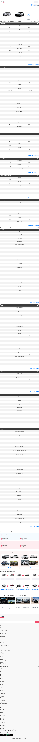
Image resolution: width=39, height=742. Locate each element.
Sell (31, 5)
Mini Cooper (2, 724)
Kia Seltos (2, 718)
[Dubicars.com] (2, 617)
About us (2, 629)
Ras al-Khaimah (3, 660)
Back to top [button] (36, 616)
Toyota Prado (2, 691)
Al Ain (1, 655)
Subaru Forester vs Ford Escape (8, 578)
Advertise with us (3, 634)
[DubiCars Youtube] (8, 730)
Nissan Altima (2, 694)
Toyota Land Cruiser (4, 689)
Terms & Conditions (3, 630)
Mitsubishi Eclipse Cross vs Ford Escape (7, 589)
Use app (35, 5)
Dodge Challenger (3, 719)
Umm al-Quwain (3, 663)
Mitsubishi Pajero (3, 703)
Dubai (1, 657)
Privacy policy (2, 632)
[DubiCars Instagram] (5, 730)
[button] (1, 1)
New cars (2, 642)
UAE (1, 652)
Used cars (2, 641)
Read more (2, 539)
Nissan (1, 671)
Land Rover (2, 677)
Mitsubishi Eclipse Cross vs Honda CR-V (23, 589)
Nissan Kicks (2, 714)
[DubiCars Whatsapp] (15, 730)
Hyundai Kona (28, 14)
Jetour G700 (2, 715)
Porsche (1, 684)
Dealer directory (3, 636)
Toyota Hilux (2, 700)
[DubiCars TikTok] (10, 730)
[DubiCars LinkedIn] (1, 730)
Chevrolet (2, 680)
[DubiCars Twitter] (12, 730)
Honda (1, 682)
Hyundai (1, 678)
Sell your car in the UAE (4, 645)
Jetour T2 (2, 709)
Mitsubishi (2, 681)
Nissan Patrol (2, 690)
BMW (1, 674)
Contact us (2, 627)
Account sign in (3, 633)
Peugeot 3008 (28, 13)
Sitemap (1, 639)
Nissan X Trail (2, 721)
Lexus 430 (2, 704)
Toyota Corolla (3, 699)
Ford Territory (2, 725)
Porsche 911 (2, 712)
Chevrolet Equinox (29, 12)
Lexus (1, 672)
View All (9, 567)
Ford (1, 675)
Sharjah (1, 662)
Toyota (1, 668)
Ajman (1, 656)
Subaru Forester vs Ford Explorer (23, 578)
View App (36, 1)
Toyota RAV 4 (2, 696)
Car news (2, 644)
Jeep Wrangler (2, 702)
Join (36, 621)
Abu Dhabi (2, 653)
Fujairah (1, 659)
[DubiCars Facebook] (3, 730)
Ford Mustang (2, 697)
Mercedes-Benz (3, 669)
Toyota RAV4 (2, 722)
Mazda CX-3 (28, 15)
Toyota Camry (2, 693)
